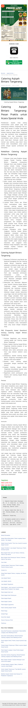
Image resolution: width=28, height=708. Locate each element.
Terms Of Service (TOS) (7, 620)
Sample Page (4, 613)
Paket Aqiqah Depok (6, 598)
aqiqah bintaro (10, 73)
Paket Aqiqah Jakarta (6, 601)
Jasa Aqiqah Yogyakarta (7, 584)
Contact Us (4, 570)
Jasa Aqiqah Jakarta (6, 581)
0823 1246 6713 (14, 57)
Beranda (3, 73)
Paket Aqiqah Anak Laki (7, 592)
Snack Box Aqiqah (5, 617)
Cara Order (4, 562)
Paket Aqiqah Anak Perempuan (8, 595)
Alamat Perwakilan (5, 535)
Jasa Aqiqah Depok (6, 578)
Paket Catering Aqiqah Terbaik (8, 607)
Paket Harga (4, 610)
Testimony (3, 623)
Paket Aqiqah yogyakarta (7, 604)
